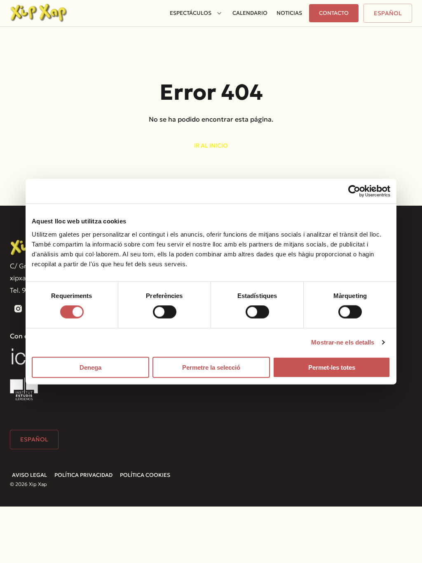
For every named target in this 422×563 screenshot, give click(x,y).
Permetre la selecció (211, 367)
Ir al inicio (211, 145)
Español (388, 13)
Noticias (289, 12)
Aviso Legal (29, 475)
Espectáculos (190, 12)
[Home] (39, 13)
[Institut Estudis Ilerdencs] (24, 389)
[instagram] (18, 308)
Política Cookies (145, 475)
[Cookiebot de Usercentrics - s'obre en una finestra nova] (354, 191)
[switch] (164, 312)
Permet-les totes (331, 367)
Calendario (249, 12)
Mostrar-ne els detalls (342, 342)
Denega (90, 367)
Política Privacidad (83, 475)
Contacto (334, 12)
